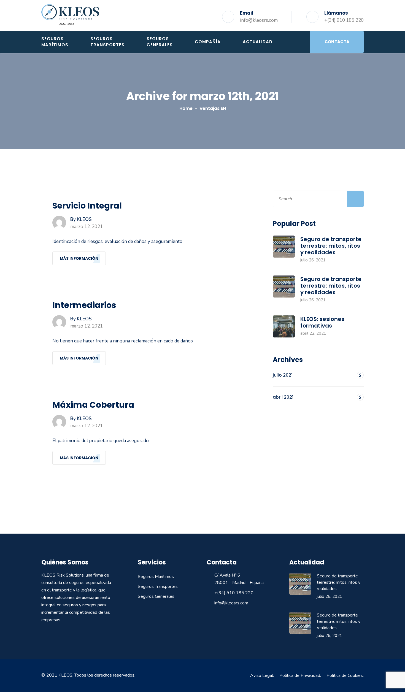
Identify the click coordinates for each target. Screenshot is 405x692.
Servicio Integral (87, 205)
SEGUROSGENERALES (160, 42)
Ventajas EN (212, 108)
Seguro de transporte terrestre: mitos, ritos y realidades (330, 246)
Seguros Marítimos (156, 577)
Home (186, 108)
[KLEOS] (70, 12)
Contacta (337, 42)
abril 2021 (317, 397)
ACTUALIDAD (257, 42)
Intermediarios (84, 305)
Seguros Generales (156, 596)
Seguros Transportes (158, 586)
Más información (79, 258)
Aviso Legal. (262, 675)
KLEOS (65, 675)
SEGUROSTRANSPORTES (107, 42)
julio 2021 (317, 375)
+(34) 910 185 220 (344, 20)
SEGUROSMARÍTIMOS (54, 42)
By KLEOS (81, 220)
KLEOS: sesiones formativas (322, 322)
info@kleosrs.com (259, 20)
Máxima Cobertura (93, 404)
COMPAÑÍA (208, 42)
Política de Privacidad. (300, 675)
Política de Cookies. (345, 675)
